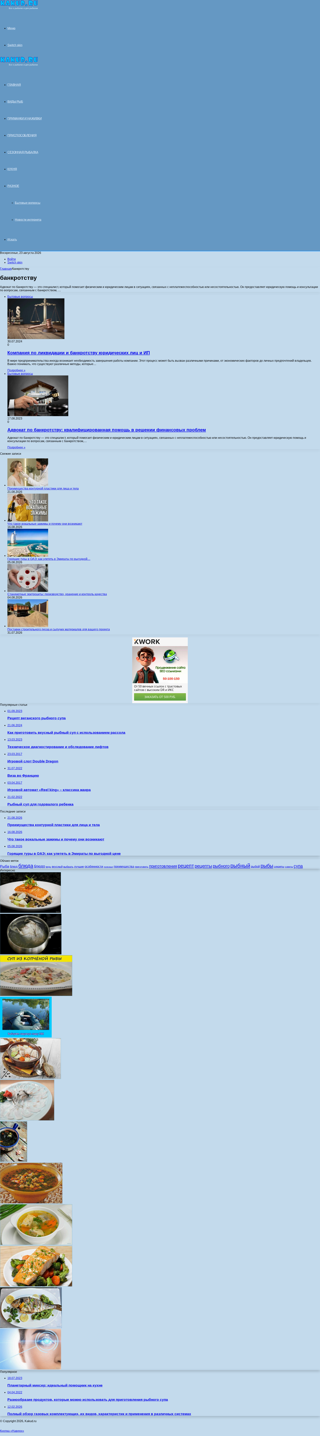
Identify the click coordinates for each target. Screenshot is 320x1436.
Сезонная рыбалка (22, 152)
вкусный (57, 866)
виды (48, 866)
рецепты (203, 865)
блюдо (39, 866)
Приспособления (21, 135)
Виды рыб (15, 101)
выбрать (68, 866)
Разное (13, 186)
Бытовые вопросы (27, 202)
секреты (279, 866)
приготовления (163, 866)
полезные (108, 867)
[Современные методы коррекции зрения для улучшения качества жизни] (30, 1368)
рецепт (186, 866)
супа (298, 866)
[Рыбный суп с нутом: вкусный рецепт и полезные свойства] (31, 1202)
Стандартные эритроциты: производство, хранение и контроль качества (57, 594)
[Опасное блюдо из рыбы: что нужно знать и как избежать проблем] (27, 1119)
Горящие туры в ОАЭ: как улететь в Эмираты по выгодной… (48, 559)
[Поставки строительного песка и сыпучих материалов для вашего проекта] (27, 626)
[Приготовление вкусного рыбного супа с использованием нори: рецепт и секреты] (13, 1161)
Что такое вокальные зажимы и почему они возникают (44, 523)
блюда (25, 866)
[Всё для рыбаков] (19, 8)
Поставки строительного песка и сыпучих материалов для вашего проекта (58, 629)
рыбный (240, 866)
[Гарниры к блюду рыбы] (36, 1285)
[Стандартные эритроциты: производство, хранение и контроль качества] (27, 590)
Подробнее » (16, 370)
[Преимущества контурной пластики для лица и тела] (27, 485)
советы (289, 866)
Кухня (12, 169)
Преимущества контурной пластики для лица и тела (43, 488)
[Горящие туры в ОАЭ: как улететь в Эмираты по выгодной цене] (27, 555)
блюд (14, 866)
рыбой (255, 866)
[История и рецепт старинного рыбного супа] (36, 1244)
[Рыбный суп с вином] (30, 1078)
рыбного (221, 866)
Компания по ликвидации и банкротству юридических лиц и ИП (78, 352)
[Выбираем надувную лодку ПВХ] (26, 1036)
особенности (94, 866)
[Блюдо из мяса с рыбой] (31, 1327)
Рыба (4, 866)
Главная (5, 268)
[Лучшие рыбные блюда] (30, 911)
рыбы (267, 866)
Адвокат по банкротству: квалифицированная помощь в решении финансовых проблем (106, 429)
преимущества (124, 866)
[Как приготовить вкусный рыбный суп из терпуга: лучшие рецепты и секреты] (36, 994)
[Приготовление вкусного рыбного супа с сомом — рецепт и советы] (30, 953)
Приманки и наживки (24, 118)
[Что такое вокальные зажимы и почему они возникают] (27, 520)
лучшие (79, 866)
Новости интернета (28, 219)
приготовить (141, 866)
